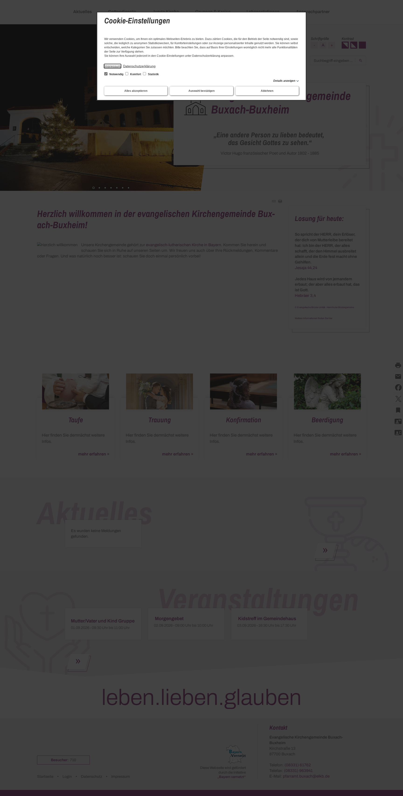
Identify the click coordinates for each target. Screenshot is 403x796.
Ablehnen (267, 90)
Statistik (153, 74)
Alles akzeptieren (135, 90)
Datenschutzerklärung (139, 66)
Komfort (135, 74)
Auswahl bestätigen (201, 90)
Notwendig (116, 74)
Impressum (112, 66)
